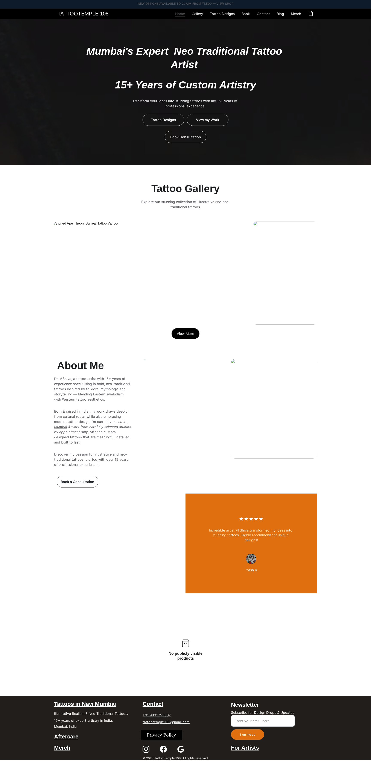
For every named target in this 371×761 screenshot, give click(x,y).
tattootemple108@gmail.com (166, 722)
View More (185, 333)
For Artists (245, 747)
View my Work (207, 120)
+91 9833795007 (157, 715)
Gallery (197, 14)
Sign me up (247, 734)
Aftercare (66, 736)
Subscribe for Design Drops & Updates (262, 712)
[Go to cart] (310, 14)
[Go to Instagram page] (146, 749)
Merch (296, 14)
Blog (280, 14)
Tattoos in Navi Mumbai (85, 704)
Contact (263, 14)
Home (180, 14)
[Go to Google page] (180, 749)
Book (246, 14)
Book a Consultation (77, 482)
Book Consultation (185, 137)
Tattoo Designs (222, 14)
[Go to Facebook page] (163, 749)
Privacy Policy (161, 735)
